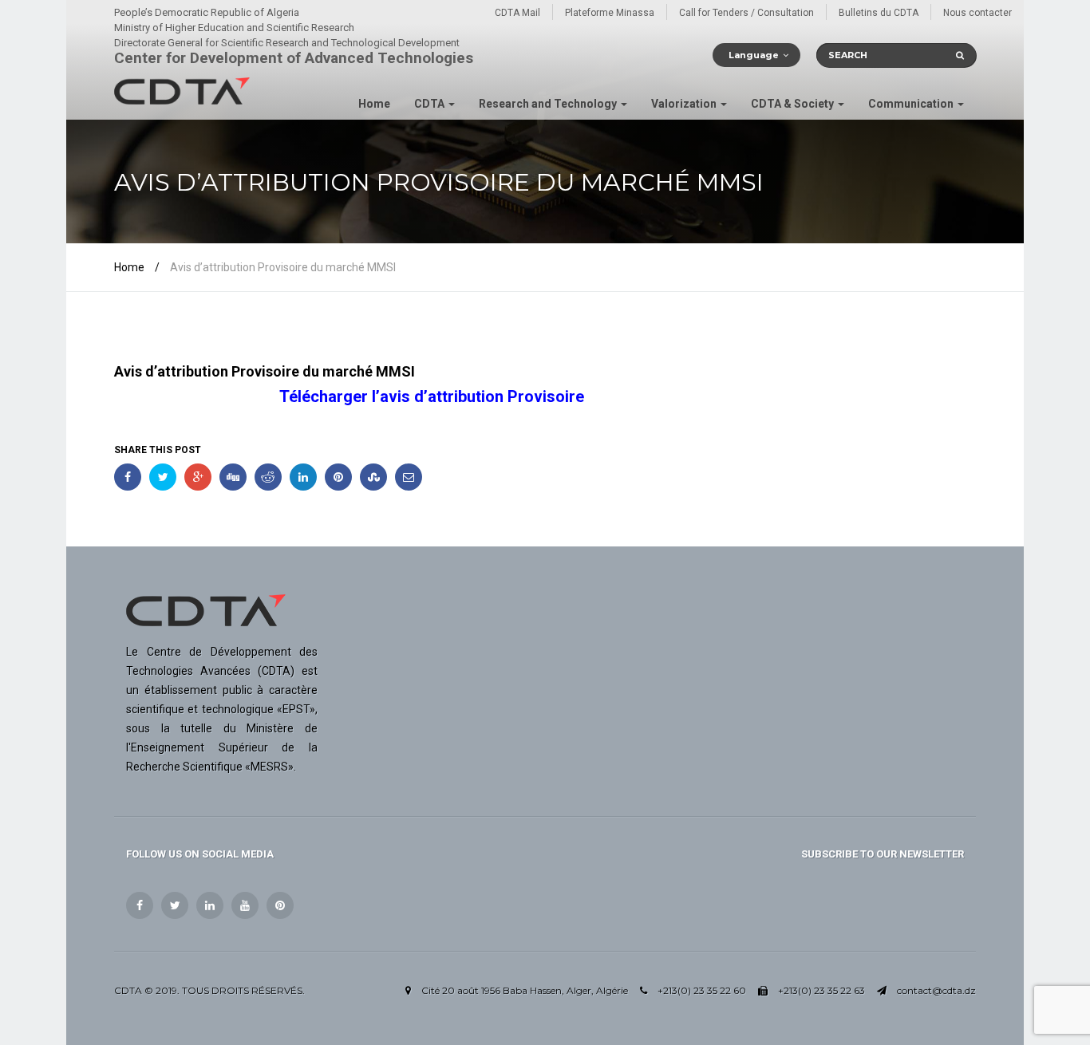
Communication (912, 103)
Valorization (685, 103)
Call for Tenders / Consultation (746, 12)
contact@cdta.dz (936, 990)
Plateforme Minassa (609, 12)
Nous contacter (977, 12)
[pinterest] (280, 905)
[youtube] (245, 905)
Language (754, 55)
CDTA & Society (793, 103)
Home (374, 103)
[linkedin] (209, 905)
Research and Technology (549, 103)
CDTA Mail (517, 12)
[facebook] (139, 905)
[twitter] (174, 905)
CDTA (430, 103)
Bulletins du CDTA (878, 12)
